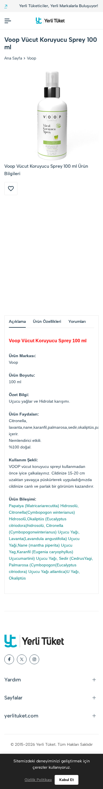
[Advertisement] (51, 255)
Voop (31, 58)
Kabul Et (66, 780)
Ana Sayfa (13, 58)
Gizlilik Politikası (38, 780)
